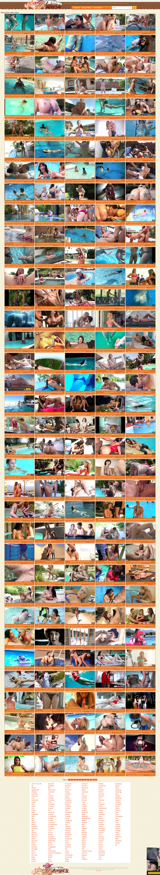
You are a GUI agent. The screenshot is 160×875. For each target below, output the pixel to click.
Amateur (34, 792)
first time (44, 309)
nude (139, 415)
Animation (34, 800)
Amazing (34, 794)
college (43, 203)
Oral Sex (85, 853)
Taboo (117, 806)
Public (101, 806)
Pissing (101, 796)
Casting (50, 798)
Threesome (119, 816)
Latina (84, 804)
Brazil (33, 853)
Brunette (51, 784)
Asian (33, 806)
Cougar (50, 818)
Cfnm (50, 802)
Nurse (84, 841)
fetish (141, 54)
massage (82, 732)
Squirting (118, 790)
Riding (101, 818)
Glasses (67, 832)
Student (117, 800)
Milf (83, 824)
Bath (33, 816)
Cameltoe (51, 792)
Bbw (32, 820)
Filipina (67, 798)
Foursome (68, 812)
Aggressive (35, 790)
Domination (52, 851)
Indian (67, 861)
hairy (16, 563)
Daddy (50, 834)
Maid (83, 814)
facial (133, 181)
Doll (49, 849)
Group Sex (68, 839)
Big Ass (33, 832)
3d (32, 786)
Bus (49, 788)
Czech (50, 832)
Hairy (67, 843)
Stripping (118, 798)
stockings (79, 181)
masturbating (20, 627)
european (143, 499)
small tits (142, 75)
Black (33, 843)
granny (104, 542)
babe (102, 33)
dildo (12, 542)
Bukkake (51, 786)
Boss (33, 851)
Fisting (67, 804)
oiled (113, 33)
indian (7, 224)
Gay (66, 824)
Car (49, 794)
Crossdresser (52, 824)
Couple (50, 820)
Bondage (34, 849)
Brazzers (34, 855)
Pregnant (102, 804)
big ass (71, 33)
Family (67, 792)
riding (24, 97)
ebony (84, 351)
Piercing (101, 794)
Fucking (67, 816)
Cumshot (51, 828)
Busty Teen (52, 790)
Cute (49, 830)
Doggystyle (52, 847)
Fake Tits (68, 790)
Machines (85, 812)
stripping (107, 97)
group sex (53, 97)
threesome (15, 33)
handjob (111, 563)
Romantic (102, 820)
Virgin (117, 832)
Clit (49, 810)
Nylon (84, 843)
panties (135, 54)
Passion (101, 790)
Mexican (84, 822)
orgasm (15, 627)
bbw (68, 97)
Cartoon (51, 796)
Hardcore (68, 847)
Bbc (32, 818)
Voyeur (117, 834)
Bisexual (34, 841)
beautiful (99, 54)
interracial (114, 75)
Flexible (67, 808)
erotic (81, 54)
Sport (117, 788)
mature (68, 330)
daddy (102, 669)
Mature (84, 820)
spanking (107, 627)
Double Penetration (54, 853)
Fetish (67, 796)
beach (42, 436)
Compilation (52, 816)
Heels (67, 851)
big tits (75, 33)
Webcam (118, 837)
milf (78, 33)
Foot (66, 810)
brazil (18, 457)
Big (32, 830)
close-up (141, 287)
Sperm (117, 786)
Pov (100, 802)
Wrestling (118, 841)
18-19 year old (107, 160)
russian (38, 97)
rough (11, 75)
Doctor (50, 845)
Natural (84, 834)
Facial (67, 788)
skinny (137, 499)
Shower (101, 841)
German (67, 826)
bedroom (16, 181)
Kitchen (84, 798)
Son (100, 859)
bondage (146, 584)
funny (21, 457)
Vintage (117, 830)
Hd (66, 849)
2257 (97, 870)
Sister (100, 843)
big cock (42, 33)
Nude (83, 839)
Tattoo (117, 808)
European (68, 784)
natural (146, 181)
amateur (71, 160)
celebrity (99, 181)
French (67, 814)
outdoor (10, 33)
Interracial (85, 788)
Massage (85, 816)
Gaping (67, 822)
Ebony (50, 857)
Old (83, 849)
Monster (84, 832)
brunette (105, 33)
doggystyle (50, 33)
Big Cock (34, 834)
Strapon (117, 796)
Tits (116, 818)
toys (76, 181)
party (77, 224)
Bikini (33, 839)
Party (100, 788)
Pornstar (101, 800)
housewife (133, 330)
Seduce (101, 832)
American (34, 796)
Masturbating (86, 818)
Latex (83, 802)
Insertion (84, 786)
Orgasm (84, 855)
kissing (22, 266)
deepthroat (113, 330)
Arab (33, 804)
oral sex (137, 287)
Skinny (101, 847)
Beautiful (34, 826)
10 (91, 779)
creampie (138, 330)
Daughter (51, 837)
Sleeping (101, 851)
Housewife (68, 857)
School (101, 826)
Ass (32, 808)
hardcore (20, 33)
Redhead (102, 814)
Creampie (51, 822)
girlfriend (14, 224)
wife (10, 224)
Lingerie (84, 810)
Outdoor (84, 859)
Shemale (101, 839)
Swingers (118, 804)
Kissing (84, 796)
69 (20, 478)
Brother (33, 861)
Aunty (33, 810)
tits (51, 181)
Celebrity (51, 800)
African (33, 788)
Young (117, 843)
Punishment (102, 808)
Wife (116, 839)
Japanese (85, 792)
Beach (33, 824)
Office (84, 845)
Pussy (101, 810)
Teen (117, 812)
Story (117, 794)
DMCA (100, 870)
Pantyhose (102, 786)
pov (114, 351)
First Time (68, 802)
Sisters (101, 845)
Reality (101, 812)
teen (131, 33)
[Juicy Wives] (43, 5)
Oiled (83, 847)
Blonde (33, 845)
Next (95, 779)
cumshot (115, 563)
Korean (84, 800)
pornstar (53, 287)
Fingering (68, 800)
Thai (116, 814)
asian (38, 33)
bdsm (142, 584)
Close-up (51, 812)
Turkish (117, 824)
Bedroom (34, 828)
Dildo (50, 843)
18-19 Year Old (36, 784)
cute (43, 160)
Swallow (118, 802)
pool (54, 33)
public (139, 139)
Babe (33, 812)
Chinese (51, 806)
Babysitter (34, 814)
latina (17, 54)
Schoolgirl (102, 828)
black (81, 351)
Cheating (51, 804)
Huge (67, 859)
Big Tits (33, 837)
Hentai (67, 853)
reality (22, 181)
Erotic (50, 861)
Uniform (117, 826)
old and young (77, 160)
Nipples (84, 837)
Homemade (69, 855)
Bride (33, 857)
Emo (49, 859)
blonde (136, 33)
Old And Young (87, 851)
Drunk (50, 855)
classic (45, 648)
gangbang (13, 436)
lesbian (8, 118)
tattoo (20, 54)
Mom (83, 830)
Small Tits (102, 853)
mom (68, 33)
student (113, 457)
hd (23, 33)
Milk (83, 826)
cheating (18, 224)
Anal (33, 798)
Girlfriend (68, 828)
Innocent (84, 784)
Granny (67, 837)
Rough (101, 822)
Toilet (117, 820)
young (111, 351)
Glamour (68, 830)
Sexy (100, 834)
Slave (100, 849)
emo (49, 775)
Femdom (68, 794)
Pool (100, 798)
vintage (13, 309)
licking (131, 54)
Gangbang (68, 820)
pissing (40, 563)
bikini (18, 75)
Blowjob (34, 847)
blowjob (45, 33)
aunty (13, 669)
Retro (100, 816)
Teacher (118, 810)
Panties (101, 784)
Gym (66, 841)
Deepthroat (52, 839)
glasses (82, 118)
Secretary (102, 830)
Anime (33, 802)
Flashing (68, 806)
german (44, 563)
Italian (84, 790)
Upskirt (117, 828)
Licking (84, 808)
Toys (116, 822)
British (33, 859)
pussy (11, 118)
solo (101, 97)
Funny (67, 818)
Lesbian (84, 806)
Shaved (101, 837)
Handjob (68, 845)
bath (106, 478)
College (50, 814)
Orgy (83, 857)
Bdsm (33, 822)
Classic (50, 808)
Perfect (101, 792)
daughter (18, 711)
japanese (130, 181)
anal (75, 54)
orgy (49, 97)
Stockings (118, 792)
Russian (101, 824)
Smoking (101, 855)
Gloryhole (68, 834)
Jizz (83, 794)
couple (110, 139)
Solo (100, 857)
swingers (18, 436)
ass (7, 33)
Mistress (84, 828)
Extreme (67, 786)
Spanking (118, 784)
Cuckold (51, 826)
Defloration (51, 841)
